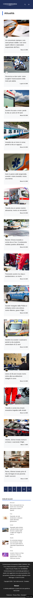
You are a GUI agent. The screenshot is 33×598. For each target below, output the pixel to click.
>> (29, 489)
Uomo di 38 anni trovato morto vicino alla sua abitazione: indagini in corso (15, 376)
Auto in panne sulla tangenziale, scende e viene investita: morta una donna (16, 176)
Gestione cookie (29, 596)
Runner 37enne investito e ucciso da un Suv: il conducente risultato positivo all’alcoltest (16, 242)
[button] (25, 4)
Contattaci (26, 581)
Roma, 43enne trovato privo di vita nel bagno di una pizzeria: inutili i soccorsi (15, 474)
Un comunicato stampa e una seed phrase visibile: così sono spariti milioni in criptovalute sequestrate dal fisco (17, 544)
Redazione (9, 595)
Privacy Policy (16, 595)
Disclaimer (23, 595)
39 (24, 489)
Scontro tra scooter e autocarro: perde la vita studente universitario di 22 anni (16, 342)
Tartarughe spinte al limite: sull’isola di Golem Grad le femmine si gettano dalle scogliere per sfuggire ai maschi (16, 531)
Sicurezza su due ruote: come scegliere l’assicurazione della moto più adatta (15, 79)
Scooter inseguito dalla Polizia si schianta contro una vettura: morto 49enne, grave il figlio (16, 308)
